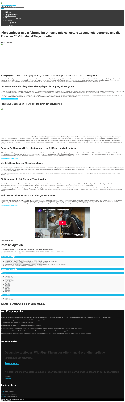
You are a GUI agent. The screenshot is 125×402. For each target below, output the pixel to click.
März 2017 (7, 291)
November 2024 (9, 277)
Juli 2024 (7, 283)
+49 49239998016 (6, 7)
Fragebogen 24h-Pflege (16, 19)
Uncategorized (9, 299)
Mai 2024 (7, 286)
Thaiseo (8, 400)
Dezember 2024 (9, 276)
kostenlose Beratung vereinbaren (9, 99)
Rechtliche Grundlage (11, 14)
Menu (2, 8)
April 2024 (7, 287)
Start (6, 11)
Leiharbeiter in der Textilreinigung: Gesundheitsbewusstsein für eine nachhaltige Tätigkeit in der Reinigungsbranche (35, 264)
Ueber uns (8, 12)
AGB (10, 23)
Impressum (8, 20)
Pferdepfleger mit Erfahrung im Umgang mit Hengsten (22, 200)
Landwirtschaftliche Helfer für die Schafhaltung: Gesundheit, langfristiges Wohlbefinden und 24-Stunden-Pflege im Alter (33, 251)
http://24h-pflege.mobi (11, 396)
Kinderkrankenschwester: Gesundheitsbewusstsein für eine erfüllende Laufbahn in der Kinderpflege (31, 261)
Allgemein (10, 240)
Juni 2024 (7, 284)
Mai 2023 (7, 290)
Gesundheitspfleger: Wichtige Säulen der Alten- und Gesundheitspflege (23, 260)
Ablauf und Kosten (10, 16)
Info (6, 17)
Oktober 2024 (8, 279)
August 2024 (8, 281)
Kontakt (11, 25)
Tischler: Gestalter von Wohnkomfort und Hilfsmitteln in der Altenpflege (23, 265)
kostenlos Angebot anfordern (8, 5)
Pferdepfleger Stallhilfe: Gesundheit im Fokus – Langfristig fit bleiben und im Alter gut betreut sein (27, 249)
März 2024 (7, 288)
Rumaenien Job (9, 399)
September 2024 (9, 280)
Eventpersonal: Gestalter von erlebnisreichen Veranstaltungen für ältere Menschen (26, 263)
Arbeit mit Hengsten (8, 168)
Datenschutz (13, 22)
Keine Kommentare (6, 42)
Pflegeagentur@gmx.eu (17, 7)
